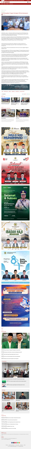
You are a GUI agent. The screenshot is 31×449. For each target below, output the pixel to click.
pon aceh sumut (22, 91)
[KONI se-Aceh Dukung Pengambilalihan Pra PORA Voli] (22, 406)
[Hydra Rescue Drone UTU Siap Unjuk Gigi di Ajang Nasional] (5, 100)
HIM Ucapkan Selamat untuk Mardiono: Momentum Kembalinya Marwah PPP (11, 352)
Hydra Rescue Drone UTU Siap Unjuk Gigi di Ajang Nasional (5, 103)
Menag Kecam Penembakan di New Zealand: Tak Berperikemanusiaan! (11, 417)
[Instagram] (16, 442)
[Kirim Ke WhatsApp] (29, 94)
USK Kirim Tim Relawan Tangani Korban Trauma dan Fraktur (22, 118)
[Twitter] (13, 442)
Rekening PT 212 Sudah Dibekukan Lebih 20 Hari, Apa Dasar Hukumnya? (15, 104)
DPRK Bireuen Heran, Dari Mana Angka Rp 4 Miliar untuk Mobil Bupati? (10, 356)
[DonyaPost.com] (6, 2)
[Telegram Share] (27, 94)
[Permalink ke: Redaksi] (2, 14)
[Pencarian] (29, 2)
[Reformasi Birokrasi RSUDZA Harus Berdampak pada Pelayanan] (8, 113)
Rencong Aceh (21, 446)
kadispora (13, 91)
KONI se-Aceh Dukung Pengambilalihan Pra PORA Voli (22, 410)
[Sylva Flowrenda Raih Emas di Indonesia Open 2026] (8, 406)
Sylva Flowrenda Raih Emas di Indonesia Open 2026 (8, 410)
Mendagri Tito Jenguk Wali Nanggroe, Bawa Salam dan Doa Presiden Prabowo (24, 104)
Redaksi (4, 14)
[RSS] (19, 442)
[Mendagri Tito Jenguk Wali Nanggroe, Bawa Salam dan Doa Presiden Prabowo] (25, 100)
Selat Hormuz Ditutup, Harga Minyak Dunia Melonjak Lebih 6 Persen (16, 384)
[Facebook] (12, 442)
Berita (2, 11)
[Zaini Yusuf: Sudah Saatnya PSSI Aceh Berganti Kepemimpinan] (22, 395)
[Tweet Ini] (24, 94)
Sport (4, 11)
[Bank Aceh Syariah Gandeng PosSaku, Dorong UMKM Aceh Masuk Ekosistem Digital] (15, 370)
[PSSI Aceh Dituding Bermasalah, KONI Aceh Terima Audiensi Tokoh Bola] (8, 395)
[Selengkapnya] (28, 390)
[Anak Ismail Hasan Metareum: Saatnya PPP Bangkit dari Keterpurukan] (15, 341)
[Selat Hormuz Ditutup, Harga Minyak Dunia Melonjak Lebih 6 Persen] (4, 385)
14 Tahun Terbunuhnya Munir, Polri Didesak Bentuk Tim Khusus (9, 424)
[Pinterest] (15, 442)
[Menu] (2, 2)
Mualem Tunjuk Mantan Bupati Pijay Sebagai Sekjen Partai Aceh (9, 354)
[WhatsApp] (17, 442)
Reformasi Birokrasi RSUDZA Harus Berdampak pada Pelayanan (7, 118)
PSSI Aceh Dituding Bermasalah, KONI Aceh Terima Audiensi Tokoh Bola (7, 400)
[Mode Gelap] (27, 2)
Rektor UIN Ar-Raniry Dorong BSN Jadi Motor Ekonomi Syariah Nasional (16, 381)
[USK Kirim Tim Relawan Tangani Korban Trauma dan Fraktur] (23, 113)
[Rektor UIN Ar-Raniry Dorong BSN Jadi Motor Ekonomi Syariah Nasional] (4, 381)
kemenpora (17, 91)
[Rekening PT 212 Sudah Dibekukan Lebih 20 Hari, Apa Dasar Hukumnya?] (15, 100)
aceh (2, 91)
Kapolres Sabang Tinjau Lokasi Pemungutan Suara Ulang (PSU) (9, 358)
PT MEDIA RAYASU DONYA (13, 446)
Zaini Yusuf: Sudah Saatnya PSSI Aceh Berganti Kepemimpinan (22, 400)
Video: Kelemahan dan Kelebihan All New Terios (7, 426)
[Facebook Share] (22, 94)
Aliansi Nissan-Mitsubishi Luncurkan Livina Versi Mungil (8, 428)
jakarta (10, 91)
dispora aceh (6, 91)
